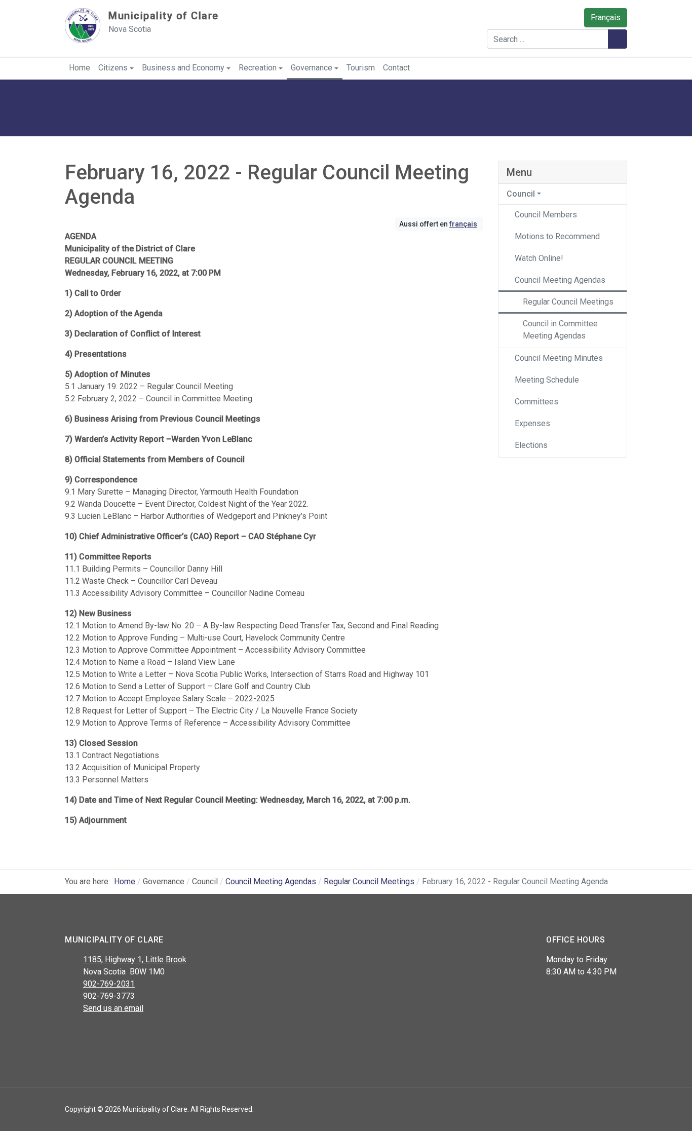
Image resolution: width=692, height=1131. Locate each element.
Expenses (532, 423)
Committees (536, 401)
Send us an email (113, 1008)
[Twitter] (94, 1034)
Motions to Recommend (557, 236)
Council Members (546, 214)
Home (79, 67)
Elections (531, 445)
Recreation (258, 67)
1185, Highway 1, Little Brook (134, 959)
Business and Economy (183, 67)
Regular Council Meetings (568, 302)
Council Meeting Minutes (559, 358)
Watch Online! (539, 258)
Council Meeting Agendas (560, 280)
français (463, 224)
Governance (311, 67)
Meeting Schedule (547, 380)
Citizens (113, 67)
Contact (396, 67)
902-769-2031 (109, 984)
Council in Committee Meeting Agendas (560, 330)
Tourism (361, 67)
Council (521, 194)
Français (606, 17)
